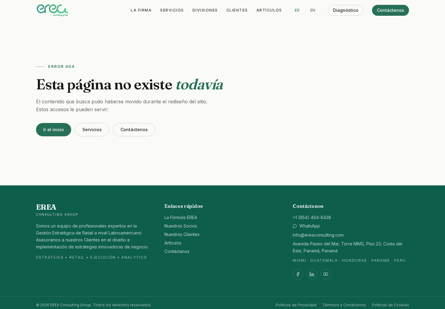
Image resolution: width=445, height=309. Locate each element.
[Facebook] (298, 274)
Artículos (269, 10)
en (312, 10)
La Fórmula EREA (180, 217)
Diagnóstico (345, 10)
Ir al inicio (53, 129)
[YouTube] (326, 274)
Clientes (237, 10)
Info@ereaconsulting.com (318, 235)
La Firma (141, 10)
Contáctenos (390, 10)
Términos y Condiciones (344, 305)
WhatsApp (309, 225)
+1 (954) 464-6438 (312, 217)
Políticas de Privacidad (296, 305)
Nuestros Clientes (181, 234)
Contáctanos (177, 251)
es (297, 10)
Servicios (172, 10)
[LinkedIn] (312, 274)
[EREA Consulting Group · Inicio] (52, 10)
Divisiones (205, 10)
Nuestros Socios (180, 225)
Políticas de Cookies (390, 305)
